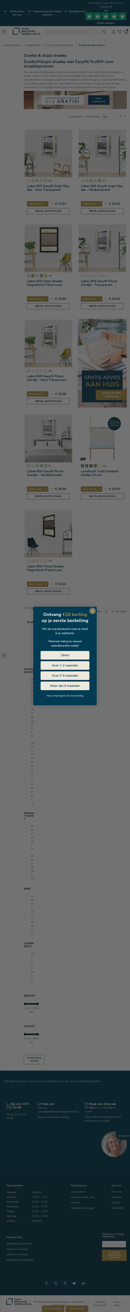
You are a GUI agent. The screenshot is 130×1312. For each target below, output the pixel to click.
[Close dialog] (92, 611)
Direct (65, 655)
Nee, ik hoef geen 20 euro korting (65, 695)
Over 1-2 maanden (65, 665)
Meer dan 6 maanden (65, 686)
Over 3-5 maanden (65, 675)
